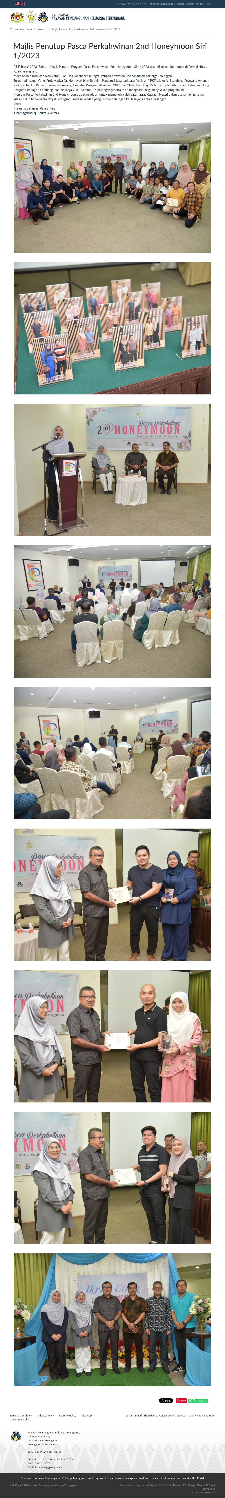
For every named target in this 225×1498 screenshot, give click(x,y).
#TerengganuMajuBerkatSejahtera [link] (36, 113)
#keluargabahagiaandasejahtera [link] (35, 108)
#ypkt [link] (17, 104)
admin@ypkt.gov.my (162, 4)
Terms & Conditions (21, 1415)
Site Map (87, 1415)
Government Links (20, 1419)
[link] (144, 76)
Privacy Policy (46, 1415)
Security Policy (67, 1415)
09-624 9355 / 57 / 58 (132, 4)
